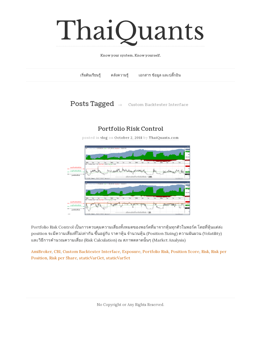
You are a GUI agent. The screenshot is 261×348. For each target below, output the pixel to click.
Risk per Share (63, 257)
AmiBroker (41, 251)
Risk (205, 251)
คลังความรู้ (119, 75)
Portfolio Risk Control (130, 129)
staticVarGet (91, 257)
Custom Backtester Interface (91, 251)
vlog (104, 138)
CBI (57, 251)
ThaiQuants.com (164, 138)
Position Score (185, 251)
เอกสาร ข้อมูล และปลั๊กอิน (160, 75)
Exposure (131, 251)
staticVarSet (118, 257)
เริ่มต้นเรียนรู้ (90, 75)
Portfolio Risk (155, 251)
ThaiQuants (130, 31)
